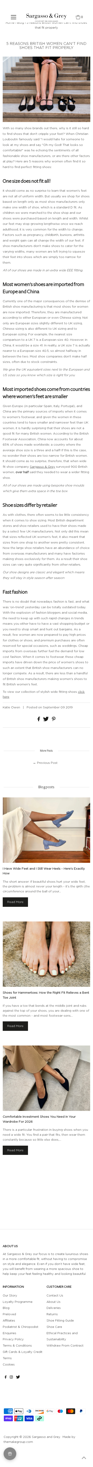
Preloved (9, 1314)
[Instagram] (11, 1377)
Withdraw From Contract (65, 1345)
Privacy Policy (13, 1339)
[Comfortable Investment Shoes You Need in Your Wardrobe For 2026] (46, 1078)
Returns (52, 1314)
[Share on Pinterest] (54, 720)
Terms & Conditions (17, 1345)
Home (10, 22)
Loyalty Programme (18, 1301)
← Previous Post (45, 762)
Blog (20, 22)
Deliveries (53, 1307)
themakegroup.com (18, 1441)
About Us (53, 1301)
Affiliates (9, 1320)
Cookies (9, 1364)
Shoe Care (54, 1326)
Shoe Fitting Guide (60, 1320)
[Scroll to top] (83, 1457)
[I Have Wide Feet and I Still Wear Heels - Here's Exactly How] (46, 830)
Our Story (10, 1295)
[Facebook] (6, 1377)
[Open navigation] (14, 17)
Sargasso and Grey (46, 1436)
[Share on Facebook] (39, 720)
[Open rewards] (10, 1453)
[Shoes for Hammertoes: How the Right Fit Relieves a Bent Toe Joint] (46, 954)
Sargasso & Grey (42, 466)
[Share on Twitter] (46, 720)
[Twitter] (18, 1377)
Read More (15, 901)
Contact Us (54, 1295)
